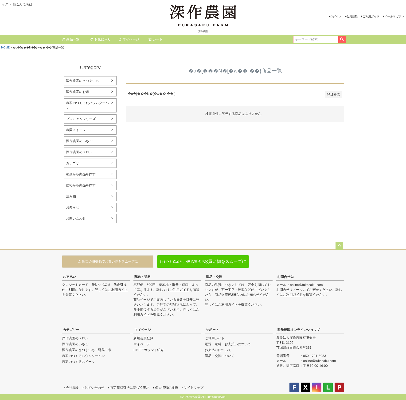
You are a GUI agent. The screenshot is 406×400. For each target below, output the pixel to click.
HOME (5, 47)
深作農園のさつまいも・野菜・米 (86, 350)
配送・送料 (142, 277)
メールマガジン (394, 16)
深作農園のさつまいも (82, 81)
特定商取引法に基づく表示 (129, 387)
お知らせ (72, 207)
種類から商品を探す (81, 174)
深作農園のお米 (77, 92)
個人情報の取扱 (166, 387)
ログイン (335, 16)
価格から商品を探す (81, 185)
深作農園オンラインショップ (298, 330)
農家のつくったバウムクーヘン (87, 105)
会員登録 (352, 16)
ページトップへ (339, 246)
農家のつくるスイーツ (78, 362)
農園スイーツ (76, 130)
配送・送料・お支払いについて (228, 344)
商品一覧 (72, 39)
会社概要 (72, 387)
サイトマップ (193, 387)
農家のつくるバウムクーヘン (83, 356)
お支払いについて (218, 350)
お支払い (69, 277)
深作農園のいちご (79, 141)
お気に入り (102, 39)
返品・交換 (214, 277)
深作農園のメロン (79, 152)
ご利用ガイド (371, 16)
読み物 (71, 196)
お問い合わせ (76, 218)
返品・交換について (219, 356)
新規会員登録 (143, 338)
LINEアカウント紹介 (148, 350)
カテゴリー (74, 163)
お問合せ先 (285, 277)
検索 (342, 39)
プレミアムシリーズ (81, 119)
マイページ (131, 39)
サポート (212, 330)
